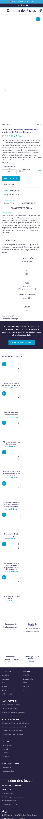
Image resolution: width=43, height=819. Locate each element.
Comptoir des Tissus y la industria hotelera (16, 723)
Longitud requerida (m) (9, 167)
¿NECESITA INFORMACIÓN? (22, 342)
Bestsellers (5, 675)
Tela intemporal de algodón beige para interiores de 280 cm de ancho (11, 473)
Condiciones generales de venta (12, 797)
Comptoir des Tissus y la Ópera (12, 734)
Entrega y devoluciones (9, 804)
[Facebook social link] (16, 5)
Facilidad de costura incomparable (13, 712)
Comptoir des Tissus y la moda (12, 731)
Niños (4, 690)
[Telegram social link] (26, 5)
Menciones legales (8, 793)
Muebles (4, 686)
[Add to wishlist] (18, 364)
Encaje (25, 690)
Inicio (3, 124)
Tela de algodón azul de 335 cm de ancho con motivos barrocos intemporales (11, 504)
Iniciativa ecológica (8, 771)
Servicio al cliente (7, 745)
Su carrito (5, 753)
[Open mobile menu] (3, 11)
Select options (18, 368)
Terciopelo (26, 686)
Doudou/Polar (28, 679)
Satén (25, 683)
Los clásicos (5, 679)
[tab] (9, 203)
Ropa (3, 683)
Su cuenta (5, 749)
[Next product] (40, 125)
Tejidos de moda (7, 694)
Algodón (26, 675)
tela (8, 124)
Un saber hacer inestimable (11, 705)
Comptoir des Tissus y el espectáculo (14, 727)
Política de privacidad (9, 801)
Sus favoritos (6, 756)
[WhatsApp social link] (24, 5)
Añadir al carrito (11, 178)
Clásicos (11, 191)
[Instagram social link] (6, 812)
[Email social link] (18, 5)
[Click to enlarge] (5, 90)
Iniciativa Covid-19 (8, 767)
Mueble (17, 191)
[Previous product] (36, 125)
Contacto (32, 661)
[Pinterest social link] (21, 5)
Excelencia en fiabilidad (9, 708)
